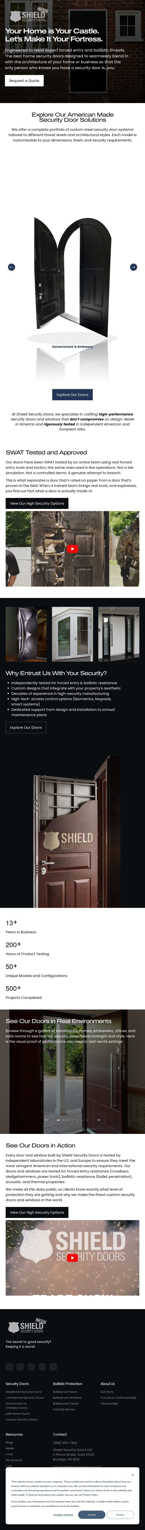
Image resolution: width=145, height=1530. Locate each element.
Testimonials (109, 1404)
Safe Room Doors (18, 1414)
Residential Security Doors (24, 1392)
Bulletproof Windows (67, 1398)
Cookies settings (63, 1514)
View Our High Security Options (37, 503)
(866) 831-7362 (65, 1443)
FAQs (9, 1454)
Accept (92, 1514)
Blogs (9, 1442)
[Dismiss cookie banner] (132, 1475)
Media (10, 1448)
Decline (120, 1514)
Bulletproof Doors (65, 1392)
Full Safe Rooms (64, 1409)
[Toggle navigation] (135, 14)
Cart (9, 1466)
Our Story (107, 1392)
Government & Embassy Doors (16, 1406)
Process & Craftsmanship (118, 1398)
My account (14, 1460)
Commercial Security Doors (25, 1398)
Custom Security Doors (22, 1420)
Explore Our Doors (72, 394)
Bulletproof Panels (66, 1404)
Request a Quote (24, 80)
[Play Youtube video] (72, 549)
